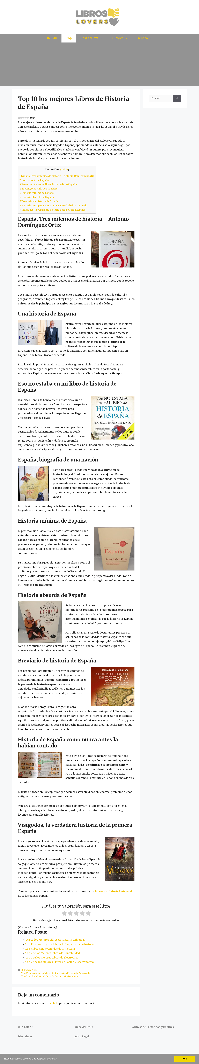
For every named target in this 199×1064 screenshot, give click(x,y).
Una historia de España (34, 180)
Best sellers (89, 38)
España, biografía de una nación (39, 188)
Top (69, 38)
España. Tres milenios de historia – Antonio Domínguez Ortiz (57, 175)
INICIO (52, 38)
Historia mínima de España (37, 192)
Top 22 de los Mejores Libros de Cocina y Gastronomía (49, 976)
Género (142, 38)
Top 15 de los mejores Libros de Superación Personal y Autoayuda (55, 973)
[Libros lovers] (100, 16)
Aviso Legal (81, 1036)
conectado (52, 1003)
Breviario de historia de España (39, 201)
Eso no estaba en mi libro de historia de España (48, 184)
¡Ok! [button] (185, 1059)
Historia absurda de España (37, 197)
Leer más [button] (52, 1058)
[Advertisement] (99, 64)
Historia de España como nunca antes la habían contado (53, 205)
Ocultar (64, 169)
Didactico (26, 970)
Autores (117, 38)
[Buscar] (177, 98)
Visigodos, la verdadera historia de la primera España (52, 209)
